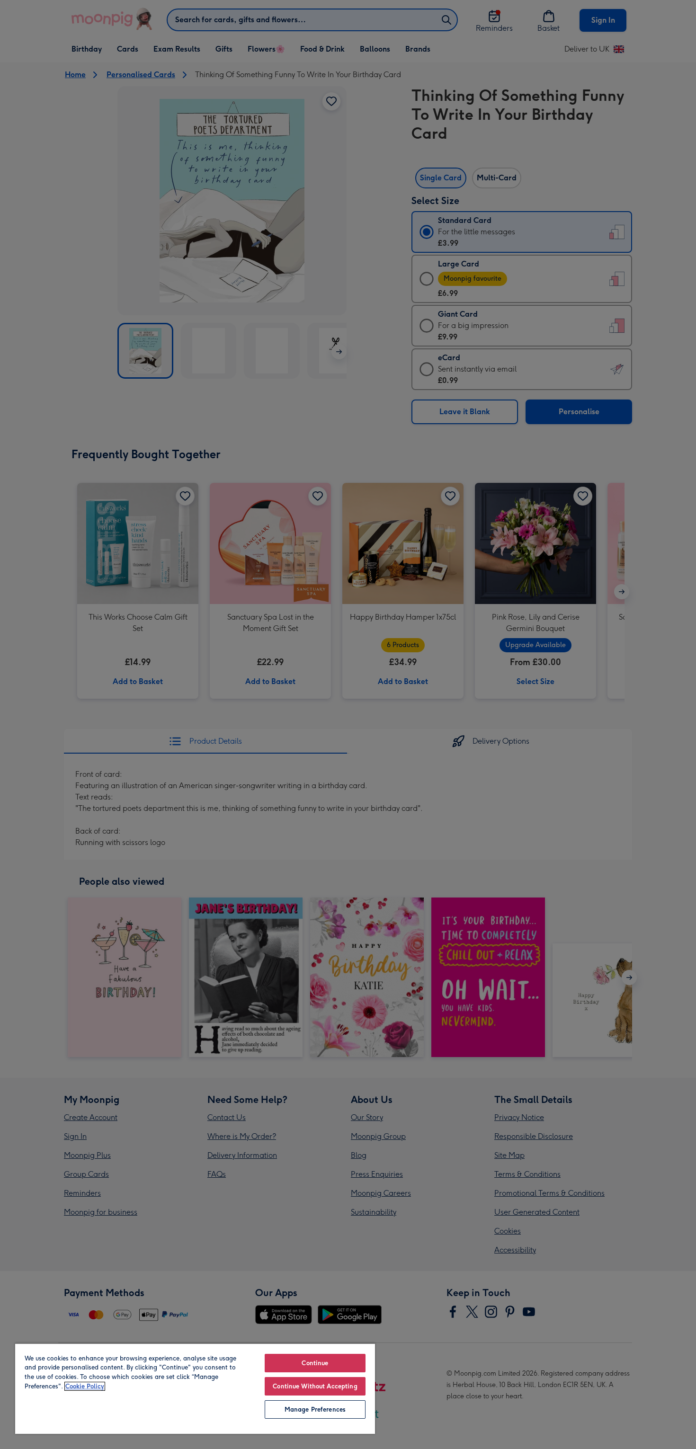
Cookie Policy (84, 1386)
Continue (315, 1363)
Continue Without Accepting (315, 1386)
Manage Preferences (315, 1409)
